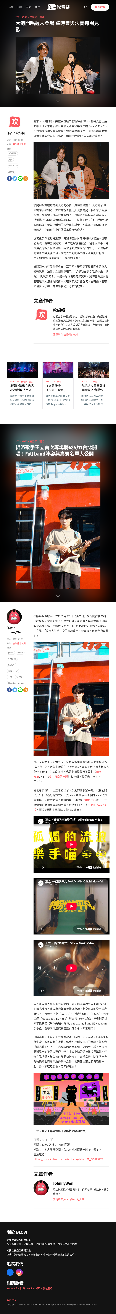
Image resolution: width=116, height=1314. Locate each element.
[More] (25, 178)
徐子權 (19, 677)
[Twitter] (14, 178)
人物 (11, 7)
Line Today (13, 165)
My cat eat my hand (16, 683)
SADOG (11, 665)
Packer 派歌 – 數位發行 (40, 1288)
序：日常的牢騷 (58, 776)
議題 (20, 7)
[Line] (20, 178)
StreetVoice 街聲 (16, 1288)
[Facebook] (9, 178)
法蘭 (10, 159)
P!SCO (20, 652)
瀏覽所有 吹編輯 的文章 (66, 334)
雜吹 (37, 7)
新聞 (28, 7)
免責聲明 (11, 1300)
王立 (10, 677)
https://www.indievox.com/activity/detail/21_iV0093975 (68, 1159)
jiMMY (10, 652)
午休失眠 (12, 659)
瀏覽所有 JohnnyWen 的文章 (68, 1199)
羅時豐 (11, 172)
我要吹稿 (100, 7)
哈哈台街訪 (89, 800)
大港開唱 (12, 153)
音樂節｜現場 (37, 17)
